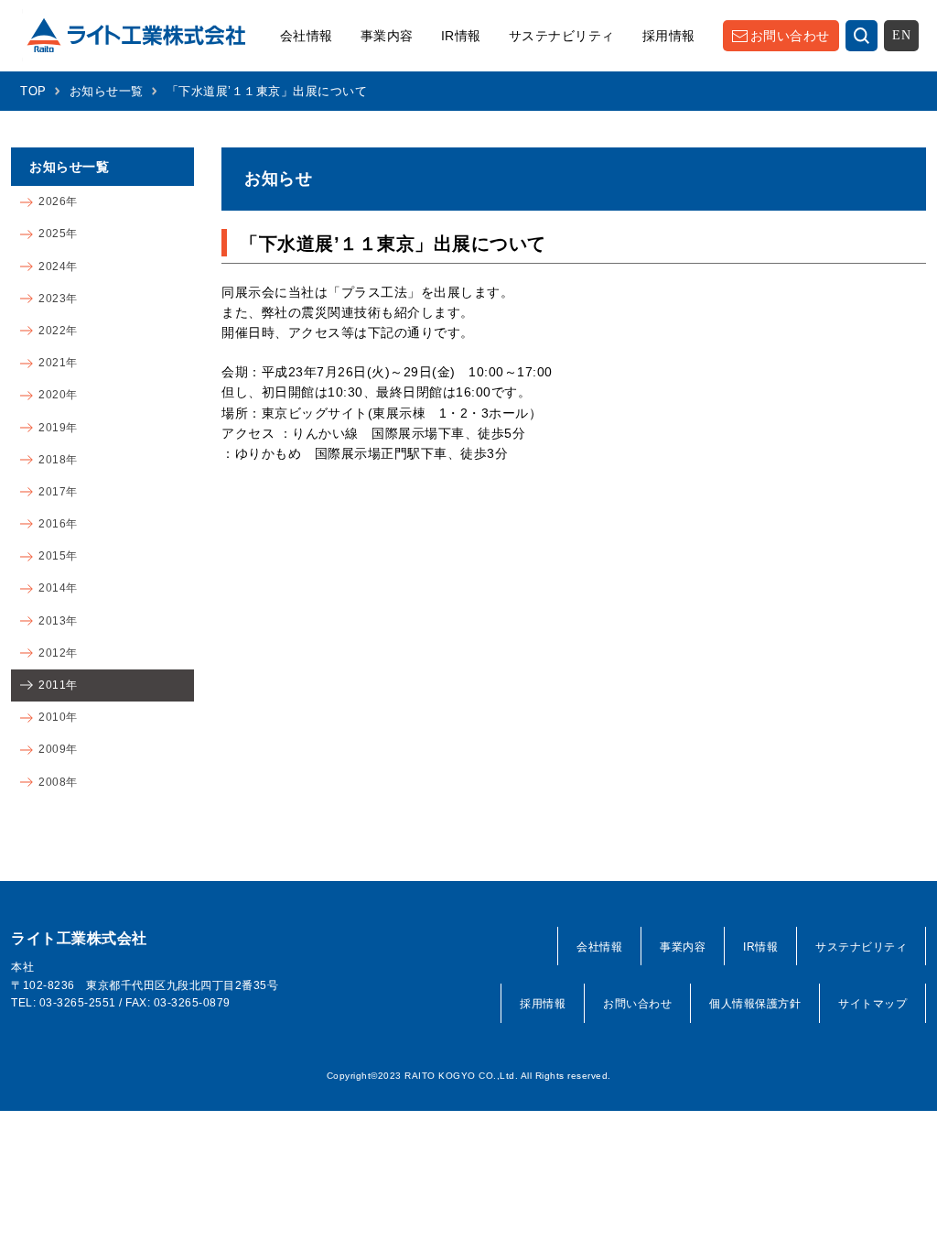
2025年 (58, 233)
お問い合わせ (790, 35)
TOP (33, 91)
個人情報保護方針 (755, 1003)
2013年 (58, 621)
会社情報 (306, 35)
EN (901, 35)
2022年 (58, 330)
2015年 (58, 555)
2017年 (58, 491)
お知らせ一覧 (107, 91)
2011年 (58, 685)
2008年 (58, 782)
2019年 (58, 427)
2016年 (58, 523)
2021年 (58, 362)
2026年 (58, 201)
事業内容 (387, 35)
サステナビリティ (562, 35)
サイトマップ (872, 1003)
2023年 (58, 298)
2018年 (58, 459)
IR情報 (461, 35)
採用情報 (668, 35)
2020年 (58, 394)
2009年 (58, 749)
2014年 (58, 588)
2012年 (58, 653)
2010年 (58, 717)
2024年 (58, 266)
